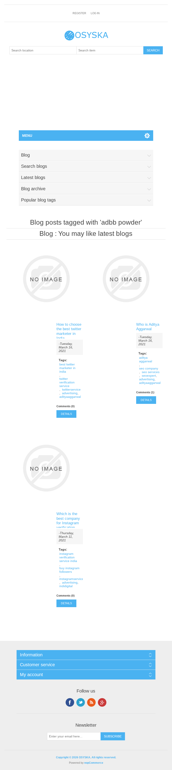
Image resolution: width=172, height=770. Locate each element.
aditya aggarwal (145, 359)
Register (79, 13)
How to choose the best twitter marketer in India (68, 331)
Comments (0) (65, 406)
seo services (150, 372)
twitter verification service (67, 382)
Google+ (102, 702)
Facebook (70, 702)
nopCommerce (93, 762)
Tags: (63, 360)
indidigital (66, 586)
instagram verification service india (68, 557)
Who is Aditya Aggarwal (147, 326)
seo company (148, 368)
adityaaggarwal (70, 396)
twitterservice (71, 389)
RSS (91, 702)
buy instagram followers (69, 569)
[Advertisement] (86, 96)
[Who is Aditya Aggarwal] (126, 279)
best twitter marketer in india (67, 368)
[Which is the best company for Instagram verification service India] (46, 468)
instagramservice (71, 579)
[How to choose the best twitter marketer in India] (46, 279)
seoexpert (149, 375)
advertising (69, 393)
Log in (95, 13)
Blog (46, 233)
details (66, 414)
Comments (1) (145, 392)
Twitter (80, 702)
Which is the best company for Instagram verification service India (68, 523)
